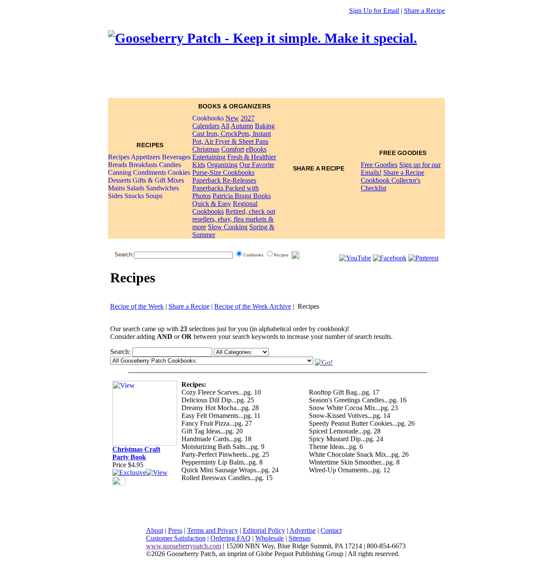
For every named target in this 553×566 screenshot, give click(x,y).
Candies (170, 164)
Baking (265, 126)
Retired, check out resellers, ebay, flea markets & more (233, 219)
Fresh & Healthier (251, 157)
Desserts (119, 180)
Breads (117, 164)
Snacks (134, 195)
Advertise (302, 530)
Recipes (119, 157)
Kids (198, 164)
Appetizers (145, 157)
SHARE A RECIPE (318, 168)
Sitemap (300, 538)
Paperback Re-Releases (224, 180)
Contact (331, 530)
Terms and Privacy (212, 530)
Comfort (232, 149)
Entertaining (209, 157)
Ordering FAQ (230, 538)
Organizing (222, 164)
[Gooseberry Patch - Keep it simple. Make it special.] (262, 38)
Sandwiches (162, 188)
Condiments (149, 172)
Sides (115, 195)
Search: (124, 254)
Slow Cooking (228, 227)
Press (175, 530)
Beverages (176, 157)
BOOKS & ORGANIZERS (234, 106)
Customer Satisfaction (176, 538)
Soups (154, 195)
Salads (135, 188)
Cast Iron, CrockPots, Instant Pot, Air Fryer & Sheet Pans (231, 137)
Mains (116, 188)
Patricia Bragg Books (242, 195)
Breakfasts (143, 164)
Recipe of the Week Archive (252, 306)
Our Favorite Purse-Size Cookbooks (233, 168)
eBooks (256, 149)
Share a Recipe (424, 10)
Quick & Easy (211, 203)
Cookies (179, 172)
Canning (119, 172)
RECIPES (150, 145)
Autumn (242, 126)
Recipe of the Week (137, 306)
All (225, 126)
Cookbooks (208, 118)
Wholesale (269, 538)
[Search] (295, 255)
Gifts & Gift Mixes (158, 180)
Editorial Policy (264, 530)
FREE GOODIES (403, 152)
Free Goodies (379, 164)
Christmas (205, 149)
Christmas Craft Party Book (136, 453)
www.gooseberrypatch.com (183, 546)
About (154, 530)
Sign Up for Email (374, 10)
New (232, 118)
